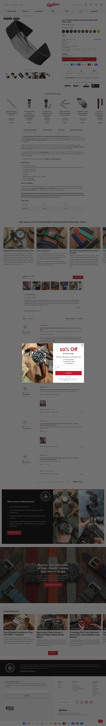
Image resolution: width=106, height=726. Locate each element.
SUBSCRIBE (68, 373)
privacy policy (65, 379)
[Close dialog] (82, 345)
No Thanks (68, 377)
